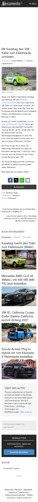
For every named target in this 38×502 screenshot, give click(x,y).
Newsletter (20, 187)
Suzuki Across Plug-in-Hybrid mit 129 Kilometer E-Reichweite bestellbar (18, 353)
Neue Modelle (17, 60)
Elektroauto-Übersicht (13, 489)
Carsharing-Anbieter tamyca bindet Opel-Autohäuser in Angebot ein (19, 210)
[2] (5, 68)
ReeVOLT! (16, 195)
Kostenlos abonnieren (19, 452)
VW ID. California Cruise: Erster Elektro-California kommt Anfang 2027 (18, 316)
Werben (30, 495)
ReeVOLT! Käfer (12, 193)
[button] (33, 76)
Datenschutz (24, 492)
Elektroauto (12, 198)
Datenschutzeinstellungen (15, 495)
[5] (11, 68)
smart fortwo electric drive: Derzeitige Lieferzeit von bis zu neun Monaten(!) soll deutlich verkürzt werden (20, 218)
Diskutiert (27, 237)
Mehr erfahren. (26, 412)
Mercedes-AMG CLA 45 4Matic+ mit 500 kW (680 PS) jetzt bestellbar (18, 279)
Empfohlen (6, 237)
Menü (34, 3)
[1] (3, 68)
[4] (9, 68)
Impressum (12, 492)
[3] (7, 68)
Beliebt (17, 237)
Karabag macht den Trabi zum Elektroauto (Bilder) (18, 245)
